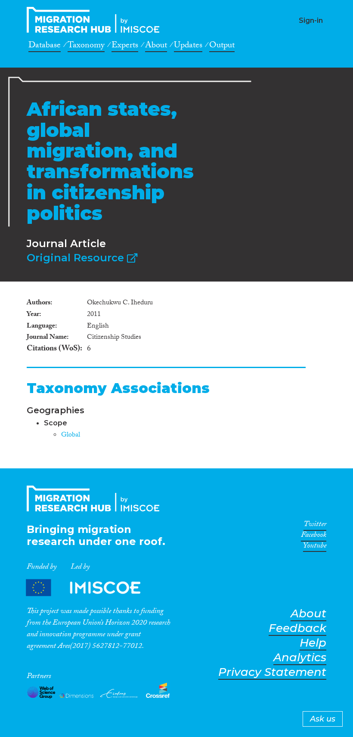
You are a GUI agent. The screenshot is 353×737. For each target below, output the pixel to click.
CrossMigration (95, 20)
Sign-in (311, 20)
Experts (124, 46)
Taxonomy (86, 46)
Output (222, 46)
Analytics (299, 657)
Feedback (297, 628)
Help (313, 643)
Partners (90, 587)
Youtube (314, 547)
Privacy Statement (272, 672)
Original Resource (77, 257)
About (156, 46)
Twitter (314, 525)
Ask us (322, 719)
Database (44, 46)
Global (70, 435)
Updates (188, 46)
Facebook (313, 536)
